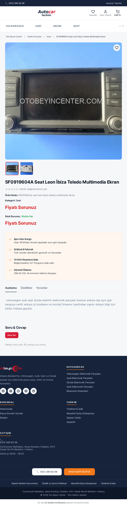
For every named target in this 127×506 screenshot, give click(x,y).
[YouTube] (18, 391)
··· (120, 26)
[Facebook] (11, 391)
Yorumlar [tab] (41, 287)
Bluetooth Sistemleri (77, 391)
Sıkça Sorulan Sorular (11, 413)
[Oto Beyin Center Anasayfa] (47, 13)
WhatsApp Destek (79, 471)
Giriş (102, 15)
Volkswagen (14, 26)
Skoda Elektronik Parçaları (81, 382)
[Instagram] (3, 391)
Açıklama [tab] (11, 287)
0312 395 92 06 (16, 3)
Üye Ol (108, 15)
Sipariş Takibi (74, 417)
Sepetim (71, 422)
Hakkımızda (6, 409)
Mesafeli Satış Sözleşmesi (80, 413)
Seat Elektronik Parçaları (80, 386)
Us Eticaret (60, 503)
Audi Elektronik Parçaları (80, 378)
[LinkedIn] (33, 391)
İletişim (3, 417)
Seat (76, 26)
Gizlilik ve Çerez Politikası (54, 483)
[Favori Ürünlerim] (116, 47)
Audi (38, 26)
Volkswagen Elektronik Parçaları (84, 373)
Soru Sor (11, 335)
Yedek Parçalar (34, 36)
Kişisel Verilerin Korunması (25, 483)
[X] (26, 391)
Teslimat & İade (75, 409)
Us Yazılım (49, 503)
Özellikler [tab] (26, 287)
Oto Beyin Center (14, 36)
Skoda (57, 26)
